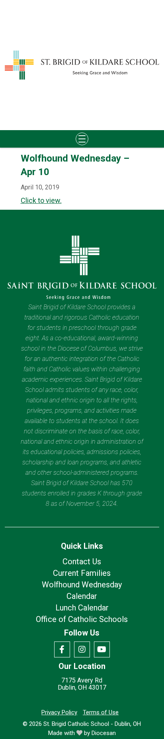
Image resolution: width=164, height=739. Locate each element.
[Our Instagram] (82, 649)
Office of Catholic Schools (82, 619)
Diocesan (104, 733)
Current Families (82, 573)
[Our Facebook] (62, 649)
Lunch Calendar (82, 607)
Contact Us (81, 561)
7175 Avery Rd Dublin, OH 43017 (82, 684)
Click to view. (41, 200)
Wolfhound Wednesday (82, 584)
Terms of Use (101, 712)
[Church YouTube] (102, 649)
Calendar (81, 596)
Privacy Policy (59, 712)
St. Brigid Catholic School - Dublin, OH (92, 723)
